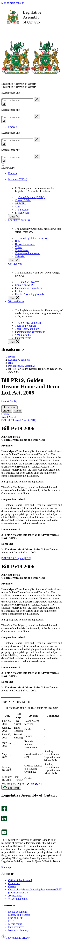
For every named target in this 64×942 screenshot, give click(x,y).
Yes (32, 783)
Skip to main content (12, 2)
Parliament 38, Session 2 (21, 365)
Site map (6, 867)
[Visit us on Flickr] (3, 827)
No (40, 783)
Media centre (15, 923)
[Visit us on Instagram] (3, 804)
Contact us (14, 883)
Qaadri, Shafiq (9, 401)
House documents (17, 911)
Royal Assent (8, 417)
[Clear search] (37, 99)
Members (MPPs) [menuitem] (17, 179)
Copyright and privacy (18, 937)
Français (12, 126)
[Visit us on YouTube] (4, 834)
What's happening (17, 898)
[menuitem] (30, 197)
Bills (10, 362)
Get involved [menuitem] (15, 263)
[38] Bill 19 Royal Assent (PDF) (18, 420)
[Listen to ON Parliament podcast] (3, 824)
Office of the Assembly (20, 880)
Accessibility (15, 895)
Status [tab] (17, 410)
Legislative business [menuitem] (19, 219)
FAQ (11, 920)
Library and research (19, 914)
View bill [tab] (7, 410)
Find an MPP (15, 917)
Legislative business (19, 359)
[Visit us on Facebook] (4, 810)
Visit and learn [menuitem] (16, 301)
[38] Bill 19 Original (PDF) (16, 558)
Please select (9, 407)
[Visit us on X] (3, 814)
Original (5, 414)
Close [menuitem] (13, 216)
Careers (12, 886)
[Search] (3, 104)
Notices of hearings (18, 930)
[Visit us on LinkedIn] (4, 820)
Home (11, 356)
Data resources (16, 927)
